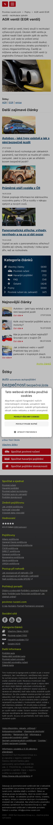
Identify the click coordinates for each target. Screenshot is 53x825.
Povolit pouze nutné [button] (26, 424)
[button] (26, 432)
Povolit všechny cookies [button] (26, 416)
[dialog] (26, 412)
